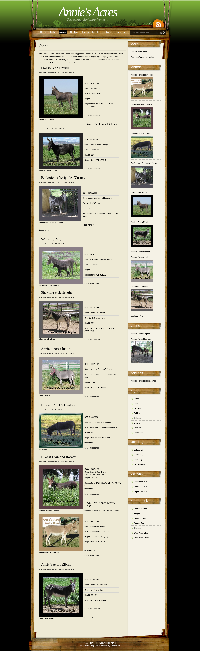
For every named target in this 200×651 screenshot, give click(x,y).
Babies (85, 32)
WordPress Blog (141, 533)
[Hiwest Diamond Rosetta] (142, 118)
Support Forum (140, 523)
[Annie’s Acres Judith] (142, 271)
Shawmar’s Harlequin (56, 292)
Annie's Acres (88, 12)
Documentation (140, 509)
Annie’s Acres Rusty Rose (99, 504)
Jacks (52, 32)
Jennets (63, 32)
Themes (137, 528)
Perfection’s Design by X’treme (63, 177)
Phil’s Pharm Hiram (139, 52)
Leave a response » (92, 115)
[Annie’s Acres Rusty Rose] (142, 88)
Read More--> (88, 225)
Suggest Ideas (140, 518)
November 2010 (140, 486)
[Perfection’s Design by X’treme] (142, 177)
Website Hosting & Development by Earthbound (100, 646)
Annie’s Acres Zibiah (56, 564)
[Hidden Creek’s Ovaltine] (142, 147)
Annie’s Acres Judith (55, 348)
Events (95, 32)
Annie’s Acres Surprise (140, 334)
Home (43, 32)
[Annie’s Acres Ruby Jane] (142, 352)
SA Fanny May (51, 239)
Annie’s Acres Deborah (103, 124)
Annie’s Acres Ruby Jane (141, 339)
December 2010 (140, 482)
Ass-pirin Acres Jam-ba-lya (142, 57)
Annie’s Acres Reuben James (143, 381)
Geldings (74, 32)
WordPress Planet (141, 538)
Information (119, 32)
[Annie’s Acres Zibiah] (142, 236)
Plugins (137, 513)
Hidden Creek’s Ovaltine (58, 404)
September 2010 (141, 491)
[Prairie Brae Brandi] (142, 206)
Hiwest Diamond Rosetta (58, 456)
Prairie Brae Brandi (55, 67)
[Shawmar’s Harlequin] (142, 300)
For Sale (106, 32)
